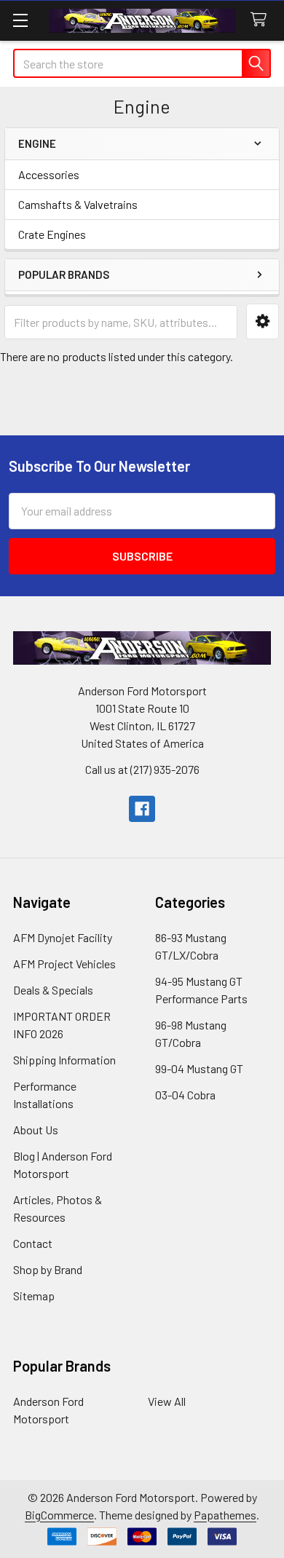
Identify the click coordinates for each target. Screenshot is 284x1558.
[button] (262, 321)
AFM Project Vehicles (64, 963)
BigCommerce (59, 1515)
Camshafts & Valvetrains (78, 204)
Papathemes (225, 1515)
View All (167, 1401)
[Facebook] (142, 809)
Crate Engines (52, 234)
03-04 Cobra (185, 1095)
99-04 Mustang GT (199, 1068)
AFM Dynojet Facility (62, 937)
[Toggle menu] (20, 20)
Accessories (48, 174)
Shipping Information (64, 1060)
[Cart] (262, 20)
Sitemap (34, 1295)
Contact (32, 1243)
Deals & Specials (53, 990)
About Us (35, 1129)
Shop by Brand (47, 1269)
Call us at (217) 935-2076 (142, 769)
